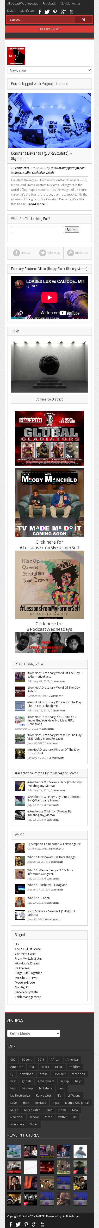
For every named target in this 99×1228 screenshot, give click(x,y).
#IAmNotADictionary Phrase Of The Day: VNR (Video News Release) (54, 737)
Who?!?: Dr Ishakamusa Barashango (51, 857)
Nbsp (62, 1110)
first (13, 1081)
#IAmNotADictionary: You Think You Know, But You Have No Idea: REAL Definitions (51, 720)
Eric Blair (60, 1074)
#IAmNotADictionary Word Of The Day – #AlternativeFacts (54, 675)
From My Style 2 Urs (28, 959)
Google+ (63, 11)
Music (50, 173)
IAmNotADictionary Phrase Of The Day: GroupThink (53, 751)
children (74, 1067)
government (46, 1081)
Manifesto (27, 11)
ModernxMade (25, 982)
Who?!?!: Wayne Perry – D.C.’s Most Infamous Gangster (50, 872)
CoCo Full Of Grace (28, 949)
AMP (33, 1067)
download (26, 1074)
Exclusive (38, 173)
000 (12, 1060)
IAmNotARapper (71, 1216)
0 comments (58, 681)
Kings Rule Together (28, 973)
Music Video (32, 1110)
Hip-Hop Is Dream (27, 963)
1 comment (55, 696)
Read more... (38, 204)
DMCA (11, 11)
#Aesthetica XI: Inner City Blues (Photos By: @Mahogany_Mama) (53, 798)
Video (34, 1124)
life (59, 1095)
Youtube (71, 11)
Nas (49, 1110)
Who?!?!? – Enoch (38, 898)
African (55, 1060)
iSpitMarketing (70, 3)
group (65, 1081)
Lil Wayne (74, 1095)
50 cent (26, 1060)
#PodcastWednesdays (22, 3)
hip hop (27, 1088)
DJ (11, 1074)
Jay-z (62, 1088)
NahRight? (21, 987)
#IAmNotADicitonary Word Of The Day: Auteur (53, 689)
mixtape (40, 1103)
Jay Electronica (20, 1095)
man (26, 1103)
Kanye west (43, 1095)
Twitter (47, 11)
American (16, 1067)
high (13, 1088)
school (34, 1117)
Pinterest (55, 11)
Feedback (49, 3)
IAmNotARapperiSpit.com (68, 168)
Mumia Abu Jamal (77, 1103)
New (75, 1110)
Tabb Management (28, 997)
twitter (62, 1117)
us (74, 1117)
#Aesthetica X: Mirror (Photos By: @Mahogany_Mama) (49, 813)
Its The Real (22, 968)
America (72, 1060)
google (26, 1081)
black (45, 1067)
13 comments (20, 168)
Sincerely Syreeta (26, 992)
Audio (27, 173)
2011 (41, 1060)
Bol (17, 944)
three (48, 1117)
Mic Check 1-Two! (26, 978)
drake (44, 1074)
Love (13, 1103)
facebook (78, 1074)
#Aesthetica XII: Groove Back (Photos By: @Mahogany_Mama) (54, 784)
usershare (17, 1124)
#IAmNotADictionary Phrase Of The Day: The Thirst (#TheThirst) (54, 704)
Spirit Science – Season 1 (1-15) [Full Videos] (51, 913)
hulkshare (45, 1088)
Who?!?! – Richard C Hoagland (47, 885)
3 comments (57, 758)
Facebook (39, 11)
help (78, 1081)
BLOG (59, 1067)
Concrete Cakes (25, 954)
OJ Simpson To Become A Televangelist (53, 844)
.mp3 (17, 173)
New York (16, 1117)
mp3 (56, 1103)
